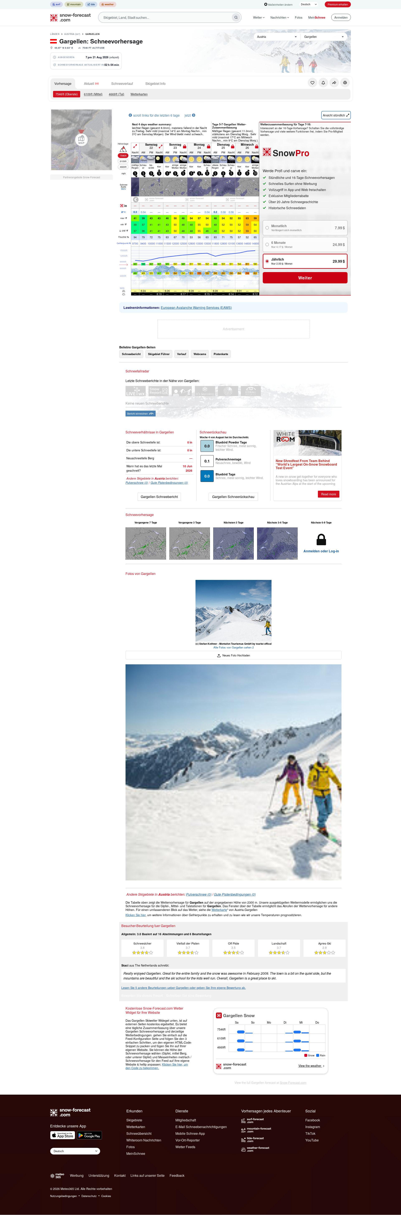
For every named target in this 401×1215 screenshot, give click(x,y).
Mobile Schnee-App (190, 1133)
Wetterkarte (219, 910)
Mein (316, 17)
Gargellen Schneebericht (159, 496)
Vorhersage (62, 83)
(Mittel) (93, 94)
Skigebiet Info (155, 83)
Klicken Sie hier (136, 915)
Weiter (305, 278)
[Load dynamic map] (81, 140)
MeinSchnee (135, 1153)
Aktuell (89, 83)
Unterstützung (99, 1175)
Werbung (77, 1175)
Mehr (123, 188)
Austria (72, 34)
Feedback (177, 1175)
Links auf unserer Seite (148, 1175)
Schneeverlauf (122, 83)
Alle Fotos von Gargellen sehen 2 (233, 647)
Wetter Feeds (185, 1146)
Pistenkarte (221, 354)
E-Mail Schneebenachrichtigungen (201, 1126)
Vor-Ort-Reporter (187, 1140)
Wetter (257, 17)
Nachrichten (278, 17)
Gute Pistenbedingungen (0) (169, 482)
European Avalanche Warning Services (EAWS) (196, 307)
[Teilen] (334, 82)
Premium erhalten (338, 4)
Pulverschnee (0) (137, 482)
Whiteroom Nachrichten (143, 1140)
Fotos (298, 17)
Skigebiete (134, 1120)
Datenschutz (89, 1196)
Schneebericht (131, 354)
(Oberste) (67, 94)
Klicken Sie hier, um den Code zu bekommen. (157, 1066)
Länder (54, 34)
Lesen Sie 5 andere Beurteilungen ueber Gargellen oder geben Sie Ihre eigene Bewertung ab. (183, 988)
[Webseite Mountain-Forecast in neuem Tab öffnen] (74, 4)
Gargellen (92, 34)
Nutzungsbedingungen (63, 1196)
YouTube (312, 1140)
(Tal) (116, 94)
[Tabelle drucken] (345, 82)
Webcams (200, 354)
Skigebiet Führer (159, 354)
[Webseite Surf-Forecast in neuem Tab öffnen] (56, 4)
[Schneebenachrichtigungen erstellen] (323, 82)
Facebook (312, 1120)
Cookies (106, 1196)
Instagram (312, 1126)
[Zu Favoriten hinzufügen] (312, 82)
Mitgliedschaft (185, 1120)
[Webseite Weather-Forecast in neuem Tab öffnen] (107, 4)
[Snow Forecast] (69, 17)
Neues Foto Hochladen (236, 655)
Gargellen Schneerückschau (233, 496)
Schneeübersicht (138, 1133)
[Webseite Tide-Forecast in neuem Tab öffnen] (91, 4)
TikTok (310, 1133)
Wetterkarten (139, 94)
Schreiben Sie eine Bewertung (188, 996)
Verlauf (181, 354)
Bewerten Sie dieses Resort (142, 996)
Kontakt (120, 1175)
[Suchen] (236, 17)
